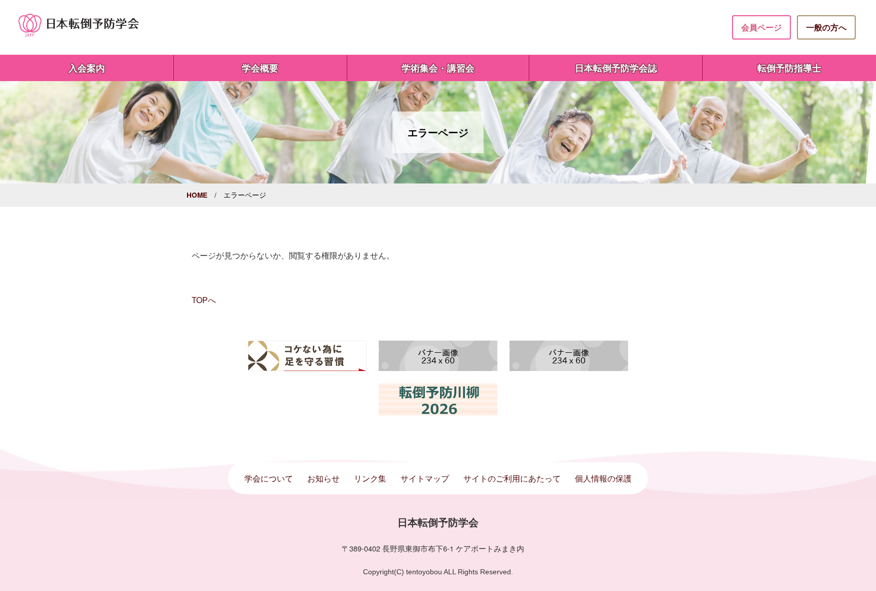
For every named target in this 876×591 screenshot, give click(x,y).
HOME (197, 195)
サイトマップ (424, 478)
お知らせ (323, 478)
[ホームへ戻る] (79, 24)
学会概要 (260, 67)
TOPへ (204, 300)
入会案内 (86, 67)
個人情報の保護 (603, 478)
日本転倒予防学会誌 (616, 67)
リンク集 (370, 478)
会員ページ (761, 27)
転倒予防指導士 (789, 67)
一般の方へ (826, 27)
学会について (268, 478)
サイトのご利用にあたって (512, 478)
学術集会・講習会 (438, 67)
